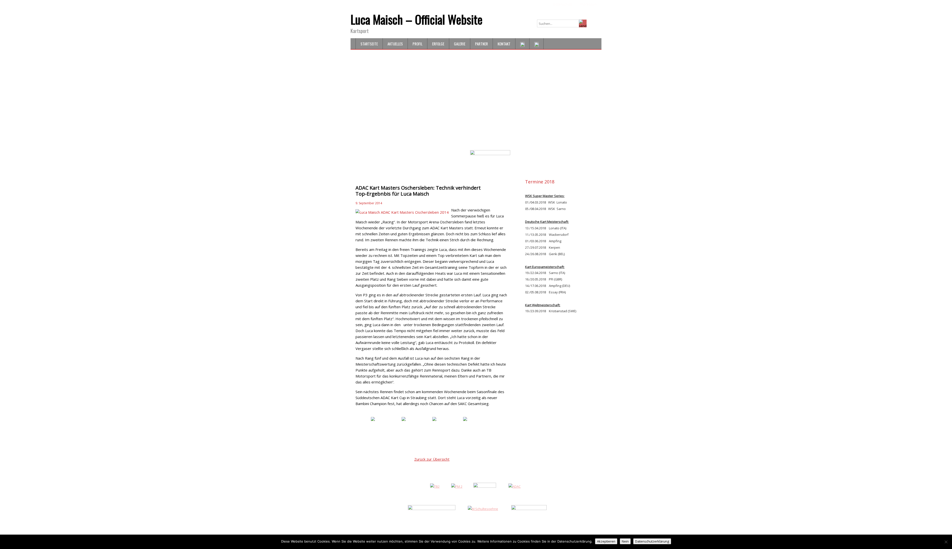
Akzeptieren (606, 541)
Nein (625, 541)
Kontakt (504, 43)
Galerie (459, 43)
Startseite (369, 43)
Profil (417, 43)
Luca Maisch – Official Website (416, 19)
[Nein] (945, 541)
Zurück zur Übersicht (431, 459)
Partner (481, 43)
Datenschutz (562, 4)
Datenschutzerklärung (652, 541)
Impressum (588, 4)
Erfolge (438, 43)
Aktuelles (395, 43)
